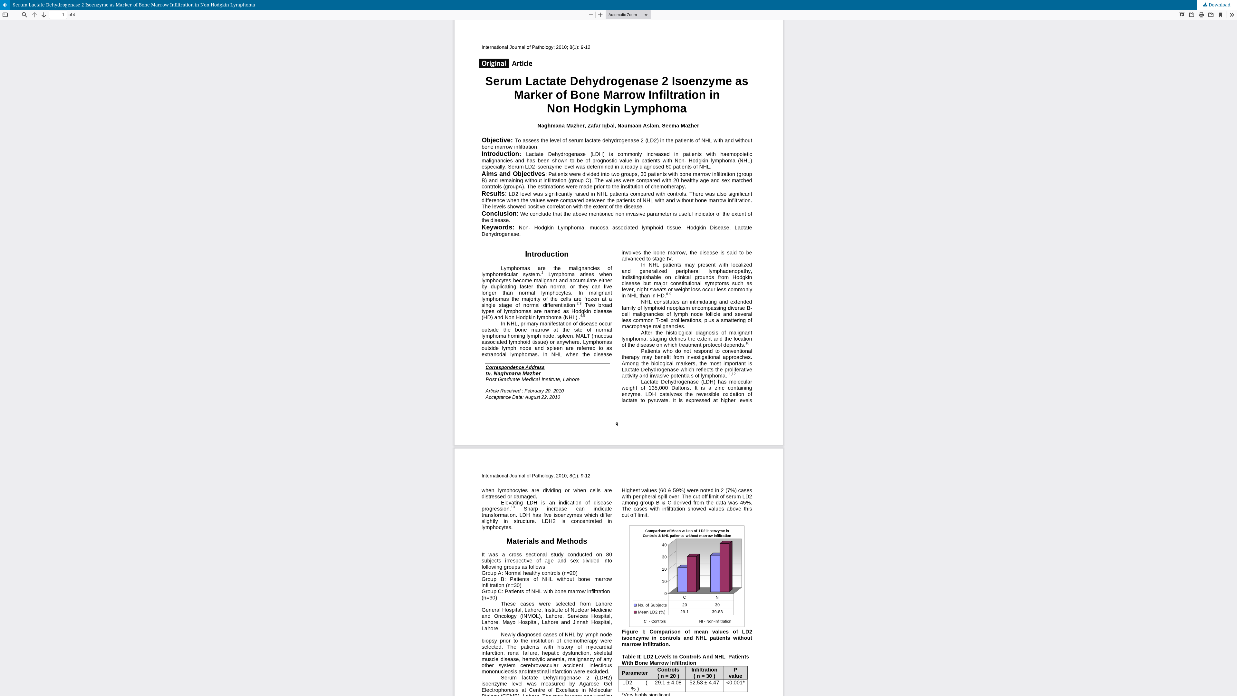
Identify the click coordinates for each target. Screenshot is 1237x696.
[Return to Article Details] (5, 5)
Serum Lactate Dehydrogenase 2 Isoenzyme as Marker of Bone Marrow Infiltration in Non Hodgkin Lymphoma (134, 5)
